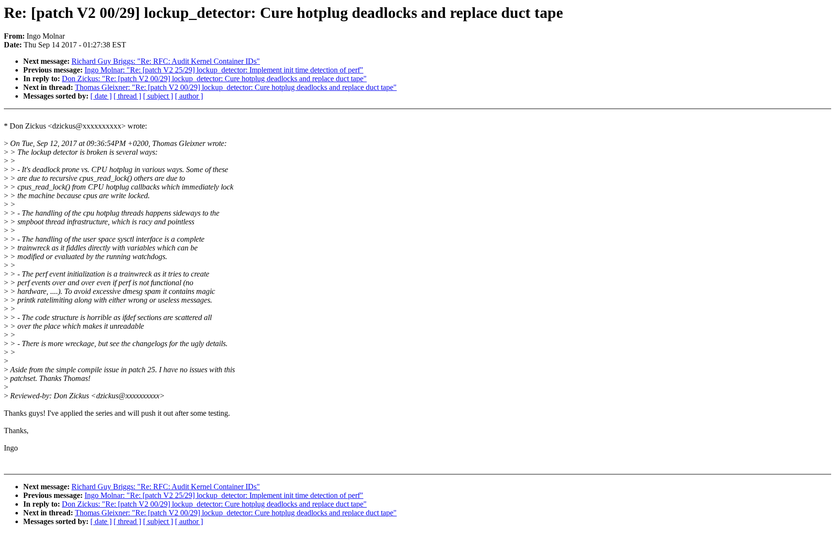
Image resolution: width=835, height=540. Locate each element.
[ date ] (101, 96)
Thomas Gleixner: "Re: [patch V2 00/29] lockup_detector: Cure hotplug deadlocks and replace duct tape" (236, 87)
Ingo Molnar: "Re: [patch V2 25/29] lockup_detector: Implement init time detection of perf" (224, 70)
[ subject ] (158, 96)
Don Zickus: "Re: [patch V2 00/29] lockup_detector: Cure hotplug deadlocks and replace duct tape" (214, 78)
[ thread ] (127, 96)
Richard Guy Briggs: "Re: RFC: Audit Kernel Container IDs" (166, 61)
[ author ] (189, 96)
